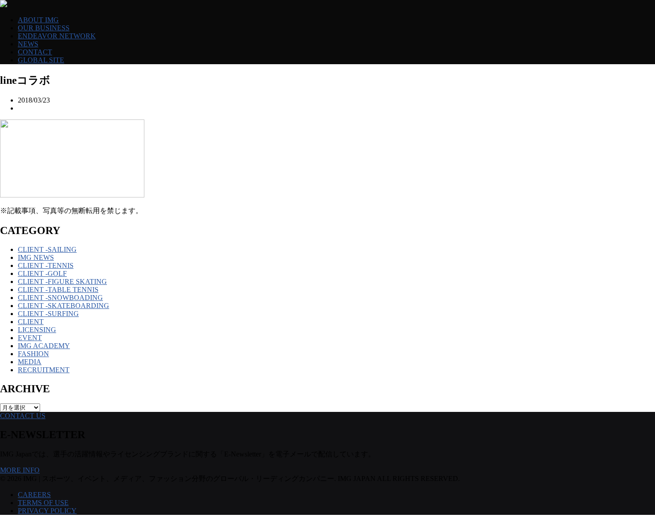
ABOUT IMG (38, 20)
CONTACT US (22, 415)
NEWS (28, 44)
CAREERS (34, 494)
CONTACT (35, 52)
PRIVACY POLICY (47, 510)
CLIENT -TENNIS (46, 265)
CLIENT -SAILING (47, 249)
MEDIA (29, 362)
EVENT (30, 337)
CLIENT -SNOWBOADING (60, 297)
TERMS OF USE (43, 502)
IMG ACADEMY (44, 345)
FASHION (33, 354)
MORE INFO (20, 470)
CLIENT (31, 321)
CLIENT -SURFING (48, 313)
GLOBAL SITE (41, 60)
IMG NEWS (36, 257)
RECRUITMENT (44, 370)
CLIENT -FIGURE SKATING (62, 281)
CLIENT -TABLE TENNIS (58, 289)
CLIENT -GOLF (42, 273)
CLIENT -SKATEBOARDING (63, 305)
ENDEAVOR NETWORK (57, 36)
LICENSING (37, 329)
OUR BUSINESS (44, 28)
